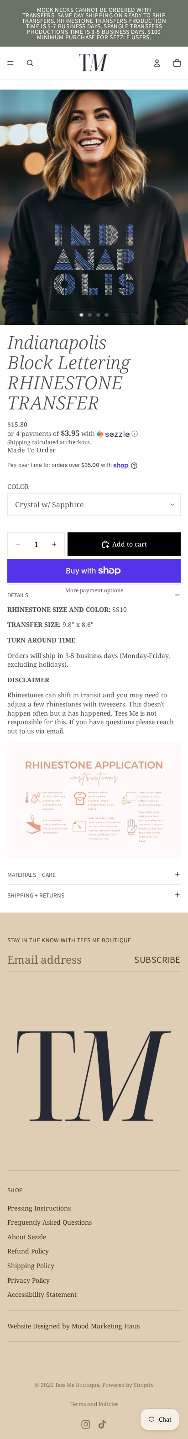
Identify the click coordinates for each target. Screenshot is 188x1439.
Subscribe (157, 959)
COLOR (18, 486)
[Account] (157, 63)
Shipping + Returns (35, 895)
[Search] (30, 63)
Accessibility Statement (42, 1294)
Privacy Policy (28, 1279)
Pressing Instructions (39, 1207)
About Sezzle (26, 1236)
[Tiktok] (102, 1424)
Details (17, 595)
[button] (94, 433)
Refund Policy (28, 1251)
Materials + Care (31, 874)
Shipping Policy (30, 1265)
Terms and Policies (94, 1404)
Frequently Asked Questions (49, 1222)
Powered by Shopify (128, 1385)
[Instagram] (85, 1424)
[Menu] (10, 63)
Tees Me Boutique (77, 1385)
